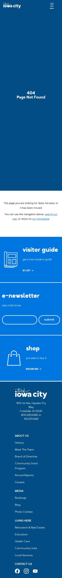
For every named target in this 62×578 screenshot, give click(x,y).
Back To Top (58, 207)
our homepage (40, 219)
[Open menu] (52, 5)
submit (49, 319)
